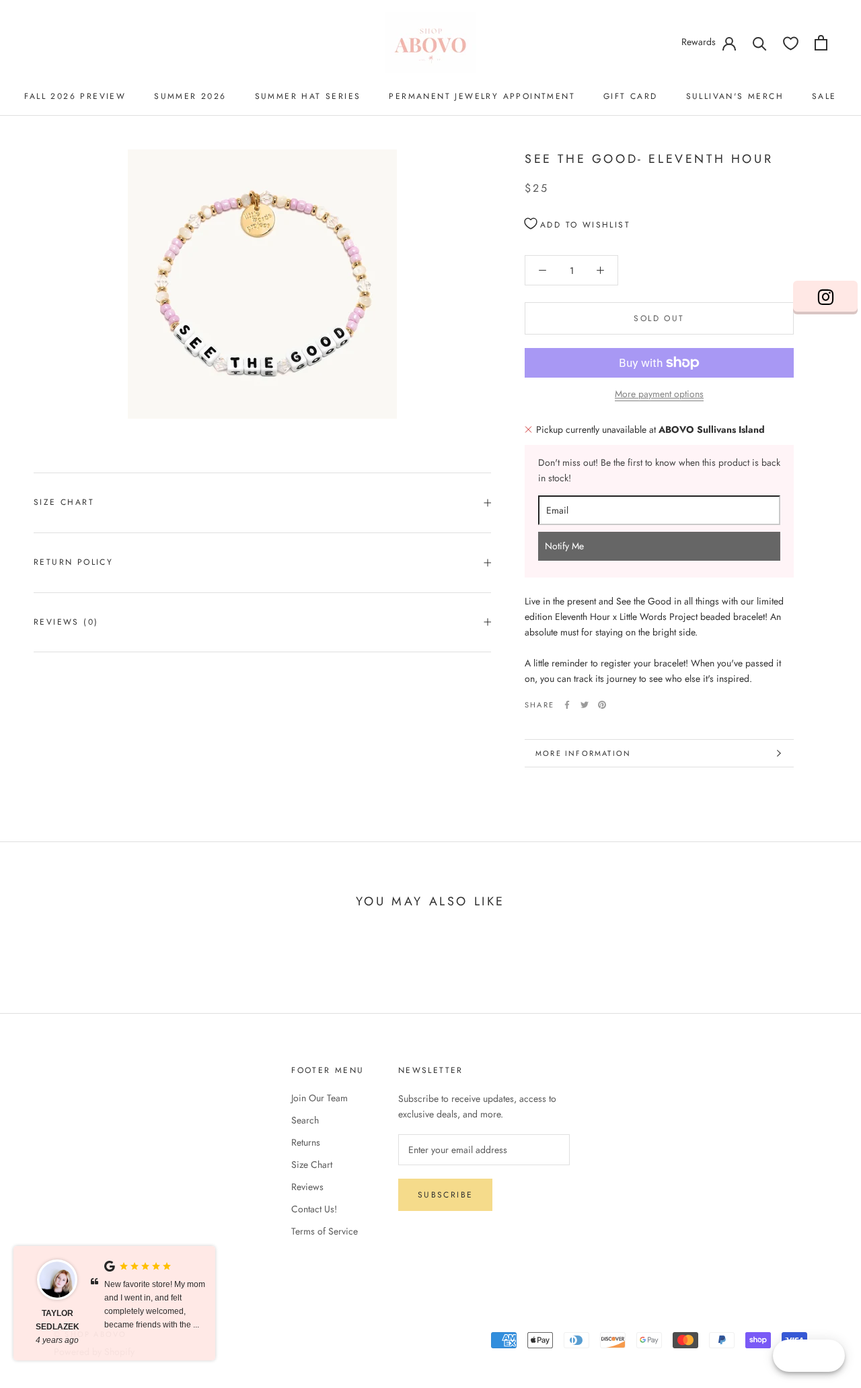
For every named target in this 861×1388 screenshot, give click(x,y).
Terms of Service (324, 1231)
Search (305, 1120)
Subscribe (446, 1195)
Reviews (307, 1186)
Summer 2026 (190, 96)
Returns (305, 1142)
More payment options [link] (659, 394)
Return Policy (73, 562)
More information (583, 753)
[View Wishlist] (791, 43)
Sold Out (659, 318)
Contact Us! (314, 1209)
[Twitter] (585, 705)
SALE (824, 96)
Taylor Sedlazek (57, 1320)
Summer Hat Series (308, 96)
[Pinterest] (602, 705)
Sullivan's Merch (735, 96)
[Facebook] (567, 705)
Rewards (698, 41)
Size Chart (64, 502)
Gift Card (630, 96)
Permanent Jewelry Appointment (482, 96)
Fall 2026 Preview (75, 96)
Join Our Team (319, 1098)
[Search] (760, 43)
